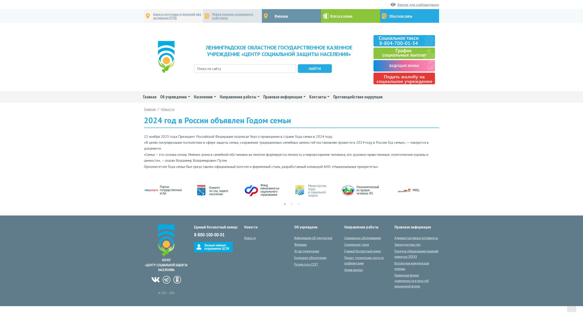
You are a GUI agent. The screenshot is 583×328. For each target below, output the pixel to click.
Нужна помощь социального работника (232, 16)
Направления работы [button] (238, 97)
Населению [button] (203, 97)
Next (442, 190)
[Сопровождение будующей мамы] (404, 65)
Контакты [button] (317, 97)
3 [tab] (298, 204)
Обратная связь (400, 16)
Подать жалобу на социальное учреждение (404, 78)
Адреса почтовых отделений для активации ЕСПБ (177, 16)
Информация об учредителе (313, 238)
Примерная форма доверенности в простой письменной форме (411, 280)
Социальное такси (356, 244)
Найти (315, 68)
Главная (149, 97)
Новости (167, 109)
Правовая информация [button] (282, 97)
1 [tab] (284, 204)
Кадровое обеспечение (310, 257)
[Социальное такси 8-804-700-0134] (404, 40)
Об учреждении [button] (173, 97)
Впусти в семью (341, 16)
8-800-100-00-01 (209, 235)
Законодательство (407, 244)
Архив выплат (353, 269)
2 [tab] (291, 204)
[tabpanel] (168, 190)
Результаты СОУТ (306, 264)
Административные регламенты (416, 238)
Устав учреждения (306, 251)
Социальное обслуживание (362, 238)
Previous (140, 190)
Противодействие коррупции (358, 97)
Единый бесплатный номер (362, 251)
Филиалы (281, 16)
